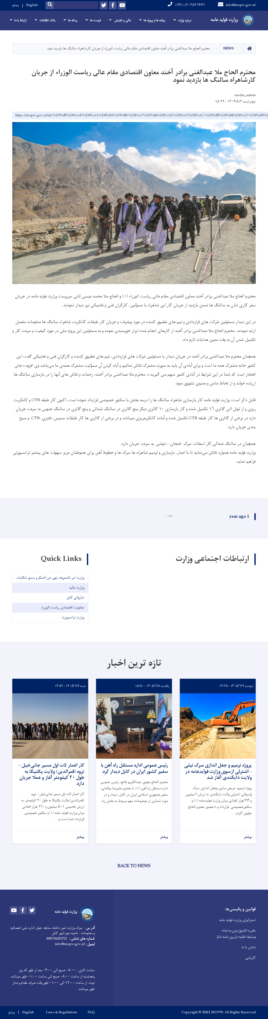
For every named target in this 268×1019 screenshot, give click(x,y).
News (228, 48)
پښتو (15, 5)
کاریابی (250, 957)
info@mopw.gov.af (241, 5)
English (32, 5)
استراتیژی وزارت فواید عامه (237, 920)
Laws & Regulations (61, 1012)
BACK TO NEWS (134, 866)
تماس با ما (249, 947)
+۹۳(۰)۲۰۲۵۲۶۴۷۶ (190, 5)
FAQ (91, 1012)
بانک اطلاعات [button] (47, 20)
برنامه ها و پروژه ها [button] (154, 20)
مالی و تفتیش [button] (122, 20)
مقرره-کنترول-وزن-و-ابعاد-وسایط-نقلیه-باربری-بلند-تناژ (236, 933)
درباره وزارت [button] (184, 20)
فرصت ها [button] (95, 20)
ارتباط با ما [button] (20, 20)
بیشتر (248, 837)
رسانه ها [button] (72, 20)
